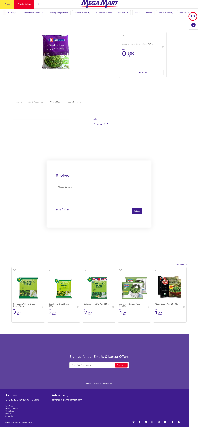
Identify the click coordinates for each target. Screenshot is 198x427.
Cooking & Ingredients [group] (58, 12)
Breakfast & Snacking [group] (33, 12)
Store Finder (9, 406)
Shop (7, 4)
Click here (95, 384)
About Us (8, 414)
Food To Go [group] (123, 12)
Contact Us (9, 416)
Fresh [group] (137, 12)
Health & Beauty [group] (165, 12)
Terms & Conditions (12, 409)
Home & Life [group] (184, 12)
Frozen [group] (149, 12)
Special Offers (24, 4)
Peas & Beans (73, 102)
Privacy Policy (10, 411)
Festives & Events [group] (104, 12)
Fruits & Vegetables (35, 102)
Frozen (17, 102)
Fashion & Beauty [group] (82, 12)
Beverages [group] (13, 12)
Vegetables (55, 102)
